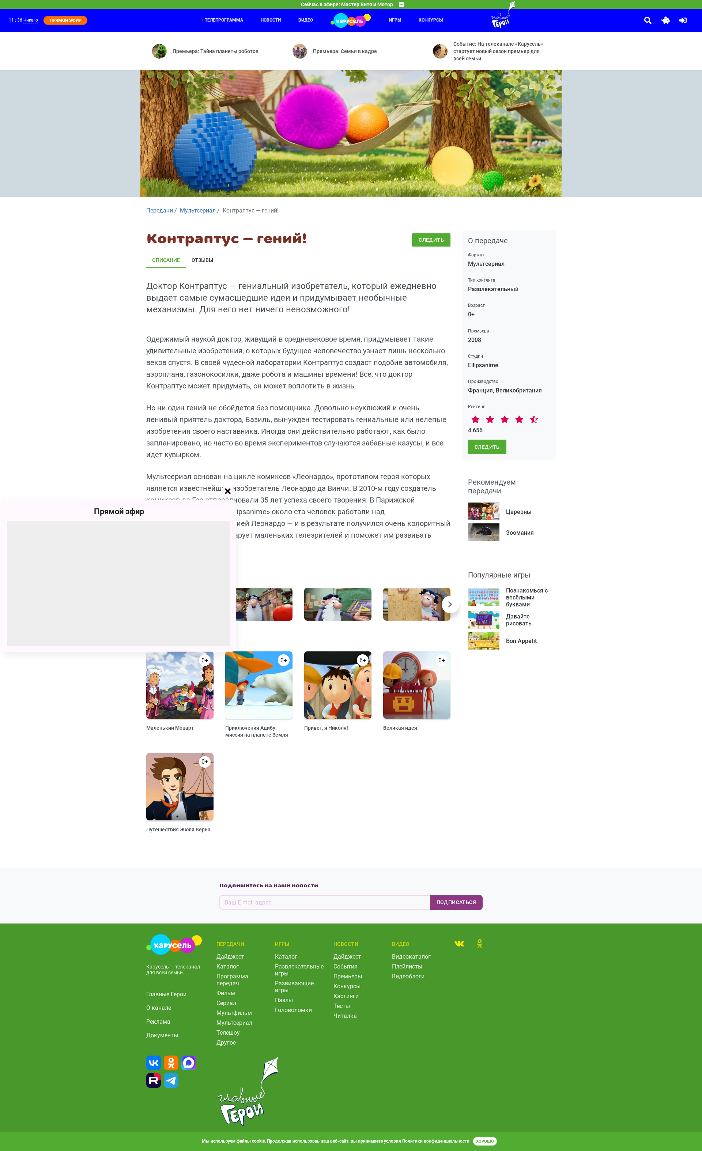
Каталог (227, 966)
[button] (450, 604)
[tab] (459, 943)
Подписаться (456, 902)
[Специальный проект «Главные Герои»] (479, 14)
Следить (431, 240)
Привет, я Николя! (326, 728)
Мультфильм (234, 1012)
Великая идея (400, 728)
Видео (305, 20)
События (345, 966)
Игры (395, 20)
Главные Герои (166, 994)
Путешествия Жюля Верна (178, 829)
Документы (162, 1035)
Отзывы (202, 260)
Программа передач (232, 980)
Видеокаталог (411, 956)
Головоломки (293, 1010)
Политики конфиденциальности (435, 1141)
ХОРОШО (485, 1141)
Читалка (345, 1015)
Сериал (226, 1003)
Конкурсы (431, 20)
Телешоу (228, 1032)
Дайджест (230, 956)
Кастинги (346, 996)
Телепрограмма (224, 20)
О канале (158, 1007)
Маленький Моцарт (170, 728)
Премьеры (347, 976)
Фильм (225, 993)
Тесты (341, 1006)
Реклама (158, 1021)
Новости (271, 20)
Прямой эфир (119, 511)
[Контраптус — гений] (258, 604)
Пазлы (284, 1000)
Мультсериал (234, 1022)
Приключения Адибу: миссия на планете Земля (256, 731)
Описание (166, 260)
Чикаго (30, 20)
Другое (226, 1042)
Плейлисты (407, 966)
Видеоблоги (408, 976)
